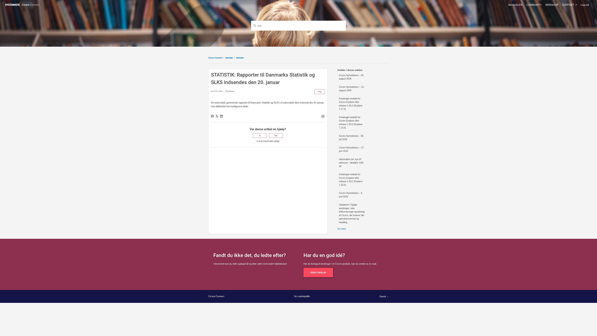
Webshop (551, 5)
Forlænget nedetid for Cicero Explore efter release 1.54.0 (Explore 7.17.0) (350, 103)
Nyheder (229, 58)
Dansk (383, 296)
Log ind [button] (585, 5)
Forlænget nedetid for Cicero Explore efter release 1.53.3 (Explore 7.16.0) (350, 122)
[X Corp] (216, 116)
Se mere (341, 228)
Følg (320, 92)
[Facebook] (212, 116)
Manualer (515, 5)
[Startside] (23, 5)
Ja (260, 135)
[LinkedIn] (221, 116)
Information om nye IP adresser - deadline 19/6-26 (351, 163)
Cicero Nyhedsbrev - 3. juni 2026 (351, 195)
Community (534, 5)
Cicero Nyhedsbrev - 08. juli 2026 (351, 138)
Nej (275, 135)
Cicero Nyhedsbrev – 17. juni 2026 (351, 149)
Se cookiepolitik (302, 296)
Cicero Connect (215, 58)
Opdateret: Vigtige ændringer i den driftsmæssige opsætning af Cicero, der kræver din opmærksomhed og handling (352, 213)
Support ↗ (569, 5)
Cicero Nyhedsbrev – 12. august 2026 (351, 89)
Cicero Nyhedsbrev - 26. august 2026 (351, 77)
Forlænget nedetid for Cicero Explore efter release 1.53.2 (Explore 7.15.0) (350, 179)
